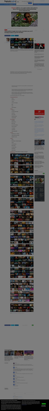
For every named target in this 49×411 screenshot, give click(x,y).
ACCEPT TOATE (43, 403)
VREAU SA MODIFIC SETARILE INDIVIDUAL (43, 405)
